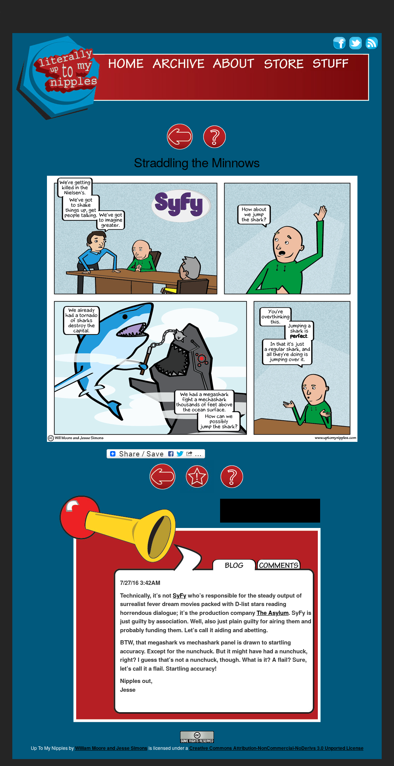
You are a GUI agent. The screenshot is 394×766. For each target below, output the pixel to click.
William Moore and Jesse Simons (111, 747)
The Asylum (273, 612)
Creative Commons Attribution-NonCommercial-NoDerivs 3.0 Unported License (276, 747)
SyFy (179, 595)
